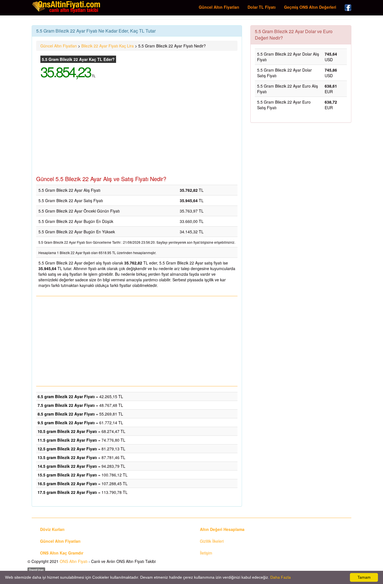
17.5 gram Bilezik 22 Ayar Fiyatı (67, 492)
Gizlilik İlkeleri (212, 541)
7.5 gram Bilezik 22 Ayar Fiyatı (66, 405)
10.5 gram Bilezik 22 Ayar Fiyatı (67, 431)
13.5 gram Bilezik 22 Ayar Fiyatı (67, 457)
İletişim (206, 553)
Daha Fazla (280, 577)
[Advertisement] (136, 131)
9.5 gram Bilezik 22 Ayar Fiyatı (66, 422)
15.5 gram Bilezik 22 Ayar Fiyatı (67, 475)
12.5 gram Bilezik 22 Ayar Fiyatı (67, 448)
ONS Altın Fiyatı (73, 561)
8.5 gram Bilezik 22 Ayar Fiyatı (66, 414)
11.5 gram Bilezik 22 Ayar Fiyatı (67, 440)
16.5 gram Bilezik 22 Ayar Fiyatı (67, 483)
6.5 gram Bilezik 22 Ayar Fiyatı (66, 396)
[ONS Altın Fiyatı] (67, 6)
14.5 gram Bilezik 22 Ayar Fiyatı (67, 466)
